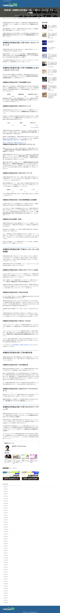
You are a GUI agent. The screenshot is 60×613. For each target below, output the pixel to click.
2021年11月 (6, 500)
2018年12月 (6, 583)
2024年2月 (6, 489)
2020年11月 (6, 529)
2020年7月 (6, 538)
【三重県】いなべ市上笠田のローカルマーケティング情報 (33, 461)
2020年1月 (6, 552)
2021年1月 (6, 524)
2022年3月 (6, 491)
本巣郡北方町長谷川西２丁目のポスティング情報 (13, 139)
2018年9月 (6, 590)
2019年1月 (6, 581)
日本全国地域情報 (35, 127)
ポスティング (10, 458)
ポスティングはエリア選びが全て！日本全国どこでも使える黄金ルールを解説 (17, 462)
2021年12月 (6, 498)
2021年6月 (6, 512)
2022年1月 (6, 496)
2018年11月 (6, 586)
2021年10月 (6, 503)
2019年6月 (6, 569)
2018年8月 (6, 593)
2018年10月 (6, 588)
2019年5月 (6, 571)
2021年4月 (6, 517)
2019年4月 (6, 574)
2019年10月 (6, 560)
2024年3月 (6, 486)
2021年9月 (6, 505)
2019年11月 (6, 557)
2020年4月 (6, 545)
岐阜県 (4, 142)
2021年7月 (6, 510)
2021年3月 (6, 519)
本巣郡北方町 (9, 142)
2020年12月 (6, 526)
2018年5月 (6, 600)
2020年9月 (6, 534)
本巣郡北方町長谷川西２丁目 (20, 142)
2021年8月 (6, 508)
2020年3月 (6, 548)
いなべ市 (27, 458)
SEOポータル (26, 612)
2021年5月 (6, 515)
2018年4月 (6, 602)
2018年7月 (6, 595)
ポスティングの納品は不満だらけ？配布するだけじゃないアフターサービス (8, 462)
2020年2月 (6, 550)
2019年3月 (6, 576)
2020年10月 (6, 531)
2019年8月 (6, 564)
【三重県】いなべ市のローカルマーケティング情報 (25, 461)
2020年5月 (6, 543)
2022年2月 (6, 493)
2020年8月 (6, 536)
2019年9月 (6, 562)
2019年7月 (6, 567)
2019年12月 (6, 555)
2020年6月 (6, 541)
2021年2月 (6, 522)
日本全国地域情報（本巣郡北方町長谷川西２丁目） (22, 344)
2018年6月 (6, 597)
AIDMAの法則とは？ (51, 41)
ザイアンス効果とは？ (52, 47)
